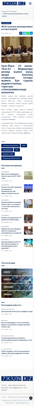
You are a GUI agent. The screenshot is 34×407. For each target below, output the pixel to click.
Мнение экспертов (7, 309)
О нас (4, 397)
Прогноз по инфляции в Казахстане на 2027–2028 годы (11, 176)
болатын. (12, 119)
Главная (4, 11)
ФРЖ (23, 145)
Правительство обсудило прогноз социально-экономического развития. (11, 231)
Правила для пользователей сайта (20, 397)
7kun (16, 150)
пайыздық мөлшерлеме (10, 145)
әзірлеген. (27, 133)
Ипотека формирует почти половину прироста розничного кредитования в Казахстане (15, 325)
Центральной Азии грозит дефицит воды (17, 311)
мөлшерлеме (7, 150)
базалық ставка (8, 154)
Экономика (12, 11)
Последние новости (11, 305)
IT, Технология (6, 349)
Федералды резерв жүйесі (11, 158)
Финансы (4, 320)
